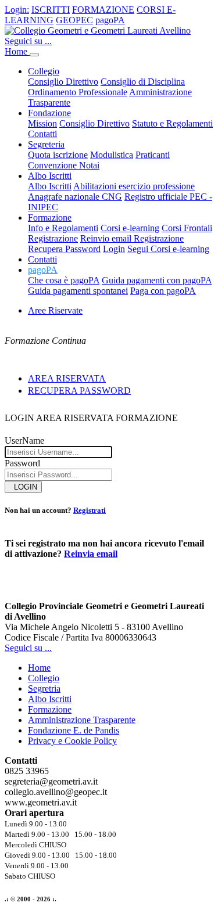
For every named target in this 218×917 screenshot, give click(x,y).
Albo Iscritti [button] (50, 176)
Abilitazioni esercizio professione (134, 186)
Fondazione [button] (49, 113)
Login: (17, 10)
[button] (43, 270)
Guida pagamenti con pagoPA (157, 280)
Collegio (43, 678)
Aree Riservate (55, 310)
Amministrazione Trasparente (81, 720)
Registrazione (53, 238)
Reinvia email (90, 554)
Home (17, 51)
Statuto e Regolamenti (172, 123)
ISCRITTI (50, 10)
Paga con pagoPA (163, 291)
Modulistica (111, 155)
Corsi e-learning (130, 228)
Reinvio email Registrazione (132, 238)
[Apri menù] (34, 54)
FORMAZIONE (103, 10)
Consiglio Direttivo (63, 82)
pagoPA (110, 20)
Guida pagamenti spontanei (78, 291)
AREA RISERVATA (67, 378)
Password (22, 463)
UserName (24, 440)
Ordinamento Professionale (77, 92)
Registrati (89, 510)
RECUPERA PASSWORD (79, 390)
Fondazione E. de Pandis (73, 730)
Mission (42, 123)
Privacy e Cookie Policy (72, 741)
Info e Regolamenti (63, 228)
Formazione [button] (50, 217)
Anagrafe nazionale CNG (75, 197)
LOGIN (23, 487)
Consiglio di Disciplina (143, 82)
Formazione (50, 709)
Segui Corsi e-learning (168, 249)
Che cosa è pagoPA (63, 280)
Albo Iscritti (50, 186)
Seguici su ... (28, 41)
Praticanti (152, 155)
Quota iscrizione (58, 155)
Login (114, 249)
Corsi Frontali (187, 228)
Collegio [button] (43, 71)
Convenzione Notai (63, 165)
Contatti (42, 134)
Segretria (44, 688)
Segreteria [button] (46, 144)
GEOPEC (74, 20)
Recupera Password (64, 249)
